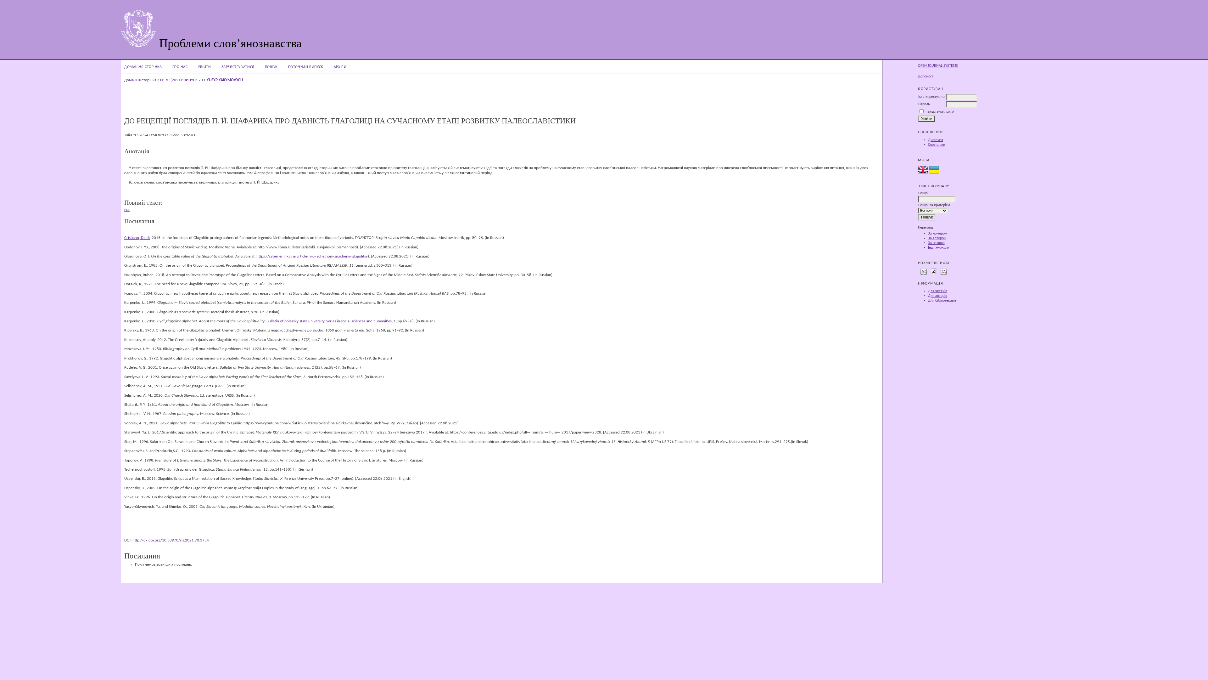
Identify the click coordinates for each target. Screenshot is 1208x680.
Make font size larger (944, 271)
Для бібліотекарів (942, 301)
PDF (127, 210)
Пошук (271, 67)
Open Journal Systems (938, 66)
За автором (937, 238)
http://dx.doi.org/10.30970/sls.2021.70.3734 (170, 540)
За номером (937, 233)
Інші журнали (938, 248)
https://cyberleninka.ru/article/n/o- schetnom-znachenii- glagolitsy (312, 256)
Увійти (204, 67)
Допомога (926, 76)
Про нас (179, 67)
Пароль (924, 104)
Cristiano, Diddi (137, 238)
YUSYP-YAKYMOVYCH (225, 80)
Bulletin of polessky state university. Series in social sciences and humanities (329, 321)
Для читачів (937, 291)
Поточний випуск (305, 67)
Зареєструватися (237, 67)
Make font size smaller (923, 271)
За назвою (936, 243)
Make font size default (934, 271)
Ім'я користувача (931, 97)
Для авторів (937, 296)
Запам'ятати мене (940, 112)
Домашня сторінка (143, 67)
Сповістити (936, 145)
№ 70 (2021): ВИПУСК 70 (181, 80)
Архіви (340, 67)
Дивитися (935, 140)
